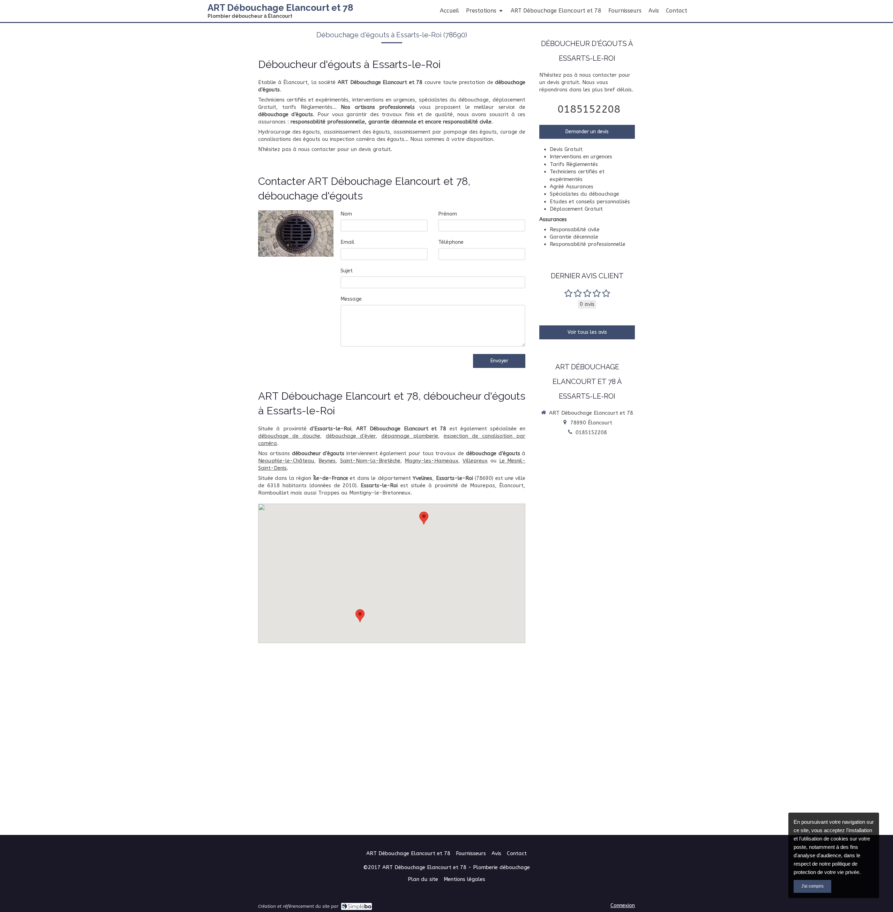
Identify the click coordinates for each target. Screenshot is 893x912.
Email (347, 242)
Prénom (447, 214)
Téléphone (451, 242)
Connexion (622, 905)
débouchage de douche (289, 436)
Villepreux (475, 461)
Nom (346, 214)
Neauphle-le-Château (286, 461)
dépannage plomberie (409, 436)
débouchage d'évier (351, 436)
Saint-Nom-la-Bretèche (370, 461)
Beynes (327, 461)
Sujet (346, 270)
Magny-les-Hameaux (431, 461)
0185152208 (588, 109)
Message (351, 299)
